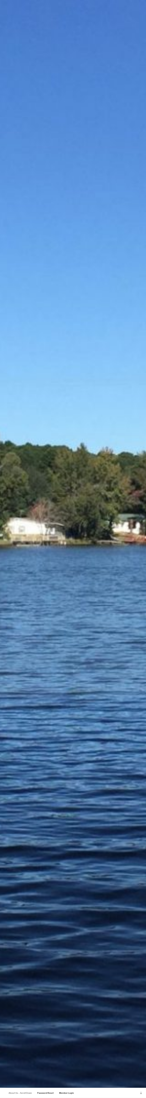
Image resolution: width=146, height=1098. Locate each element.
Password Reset (45, 1093)
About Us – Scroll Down (20, 1093)
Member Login (66, 1093)
